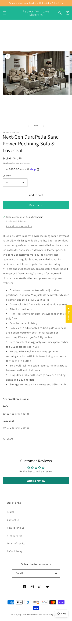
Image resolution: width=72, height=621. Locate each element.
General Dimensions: (16, 399)
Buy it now (36, 205)
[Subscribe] (56, 573)
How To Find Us (15, 527)
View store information (19, 226)
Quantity (7, 175)
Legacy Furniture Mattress (30, 614)
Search (11, 511)
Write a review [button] (36, 481)
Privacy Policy (14, 535)
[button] (4, 13)
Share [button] (10, 438)
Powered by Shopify (52, 614)
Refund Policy (15, 551)
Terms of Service (16, 543)
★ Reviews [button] (68, 314)
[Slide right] (44, 126)
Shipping (6, 163)
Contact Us (13, 519)
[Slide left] (28, 126)
